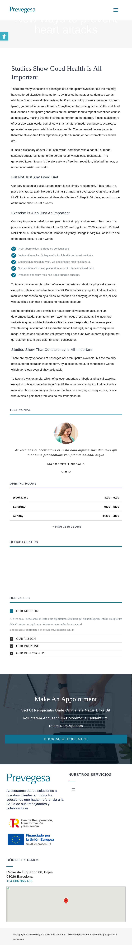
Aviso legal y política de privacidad (48, 934)
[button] (4, 36)
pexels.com (18, 939)
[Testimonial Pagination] (62, 472)
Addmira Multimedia (92, 934)
